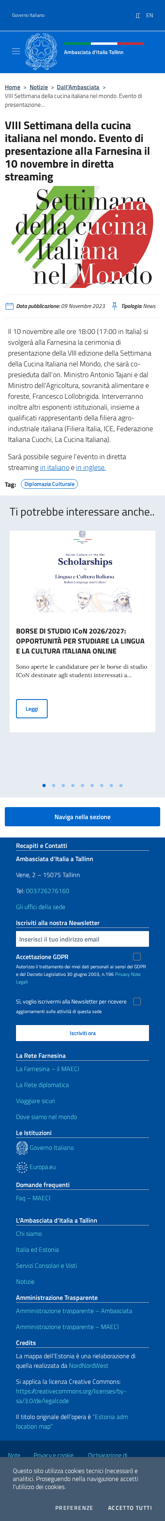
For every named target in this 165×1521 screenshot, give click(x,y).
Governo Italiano (28, 15)
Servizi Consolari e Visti (46, 1265)
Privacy (122, 974)
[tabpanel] (82, 655)
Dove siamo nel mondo (46, 1116)
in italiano (54, 467)
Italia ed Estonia (37, 1249)
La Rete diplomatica (42, 1084)
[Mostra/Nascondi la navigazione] (16, 51)
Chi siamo (29, 1233)
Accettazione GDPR (42, 956)
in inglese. (91, 467)
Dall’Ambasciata (78, 87)
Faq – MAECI (33, 1198)
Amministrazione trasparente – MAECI (67, 1326)
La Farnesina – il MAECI (47, 1068)
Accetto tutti (130, 1508)
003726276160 (47, 890)
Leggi (37, 708)
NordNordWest (89, 1365)
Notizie (39, 87)
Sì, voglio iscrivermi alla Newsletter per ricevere (71, 1001)
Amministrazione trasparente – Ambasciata (74, 1310)
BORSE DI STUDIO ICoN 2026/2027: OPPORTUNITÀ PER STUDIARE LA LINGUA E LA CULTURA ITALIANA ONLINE (80, 641)
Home (12, 87)
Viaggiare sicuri (35, 1100)
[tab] (44, 785)
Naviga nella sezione (82, 816)
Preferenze (74, 1508)
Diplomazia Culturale (49, 483)
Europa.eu (42, 1166)
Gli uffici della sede (40, 906)
